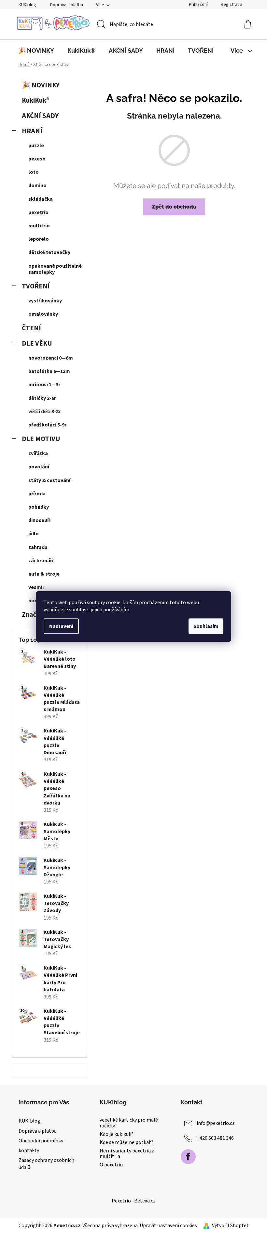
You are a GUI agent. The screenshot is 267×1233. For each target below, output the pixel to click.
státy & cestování (49, 480)
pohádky (38, 507)
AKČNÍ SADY (40, 116)
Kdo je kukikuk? (117, 1135)
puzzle (36, 145)
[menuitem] (36, 51)
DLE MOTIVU (41, 439)
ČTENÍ (31, 328)
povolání (38, 466)
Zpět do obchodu (174, 207)
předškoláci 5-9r (47, 424)
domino (37, 185)
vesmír (36, 587)
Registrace (231, 4)
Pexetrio (121, 1200)
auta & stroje (44, 574)
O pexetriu (111, 1165)
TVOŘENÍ (36, 286)
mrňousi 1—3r (44, 384)
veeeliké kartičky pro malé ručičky (129, 1123)
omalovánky (43, 314)
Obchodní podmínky (41, 1140)
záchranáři (40, 560)
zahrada (38, 547)
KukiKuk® (35, 100)
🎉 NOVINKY (41, 85)
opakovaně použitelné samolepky (55, 269)
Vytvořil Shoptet (230, 1225)
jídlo (33, 533)
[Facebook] (188, 1156)
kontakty (29, 1150)
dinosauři (39, 520)
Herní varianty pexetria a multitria (127, 1154)
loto (33, 172)
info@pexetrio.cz (216, 1123)
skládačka (40, 199)
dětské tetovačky (49, 252)
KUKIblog (27, 5)
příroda (37, 493)
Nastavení (61, 626)
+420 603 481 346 (215, 1138)
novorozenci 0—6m (50, 358)
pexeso (37, 158)
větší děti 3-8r (44, 411)
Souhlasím (205, 626)
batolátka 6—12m (49, 371)
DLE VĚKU (37, 343)
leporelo (38, 239)
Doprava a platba (66, 5)
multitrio (39, 225)
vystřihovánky (45, 300)
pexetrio (38, 212)
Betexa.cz (145, 1200)
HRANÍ (32, 131)
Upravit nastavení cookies (168, 1225)
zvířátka (38, 453)
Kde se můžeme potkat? (126, 1143)
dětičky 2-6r (42, 398)
